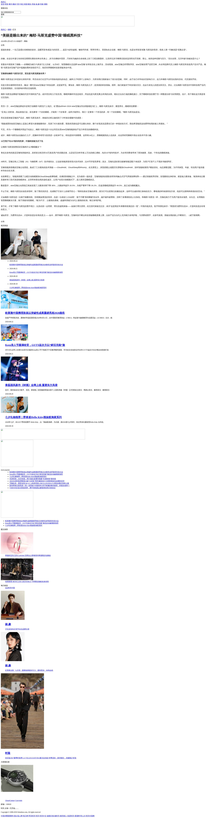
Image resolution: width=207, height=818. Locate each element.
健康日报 (50, 816)
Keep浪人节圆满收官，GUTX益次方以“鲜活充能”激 (35, 345)
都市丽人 (63, 816)
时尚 (37, 816)
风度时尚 (70, 816)
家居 (26, 4)
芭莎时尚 (31, 816)
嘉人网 (19, 816)
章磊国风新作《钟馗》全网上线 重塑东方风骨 (26, 280)
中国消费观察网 (7, 816)
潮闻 (45, 4)
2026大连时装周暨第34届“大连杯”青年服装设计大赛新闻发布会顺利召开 (36, 481)
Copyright (18, 800)
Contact (12, 800)
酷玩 (29, 4)
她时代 (57, 816)
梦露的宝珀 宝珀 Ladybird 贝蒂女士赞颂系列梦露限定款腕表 (28, 555)
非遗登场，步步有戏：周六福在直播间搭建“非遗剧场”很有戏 (32, 479)
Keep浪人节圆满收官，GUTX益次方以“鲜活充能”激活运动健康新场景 (36, 272)
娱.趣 (38, 4)
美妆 (33, 4)
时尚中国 (11, 588)
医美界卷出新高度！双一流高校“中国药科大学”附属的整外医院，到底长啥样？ (39, 485)
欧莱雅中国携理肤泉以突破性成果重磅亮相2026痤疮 (35, 312)
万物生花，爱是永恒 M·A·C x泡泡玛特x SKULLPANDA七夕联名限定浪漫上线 (39, 483)
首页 (2, 4)
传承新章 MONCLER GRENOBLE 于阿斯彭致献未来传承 (27, 581)
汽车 (18, 4)
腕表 (14, 4)
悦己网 (25, 816)
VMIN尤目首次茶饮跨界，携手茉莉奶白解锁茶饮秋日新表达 (32, 488)
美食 (42, 4)
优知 (15, 816)
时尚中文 (43, 816)
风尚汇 (3, 2)
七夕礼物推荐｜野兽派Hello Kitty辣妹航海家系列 (27, 288)
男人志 (82, 816)
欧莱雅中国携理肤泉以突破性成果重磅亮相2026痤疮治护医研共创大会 (36, 265)
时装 (6, 4)
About (7, 800)
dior (6, 588)
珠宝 (22, 4)
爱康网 (77, 816)
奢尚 (10, 4)
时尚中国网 (90, 816)
